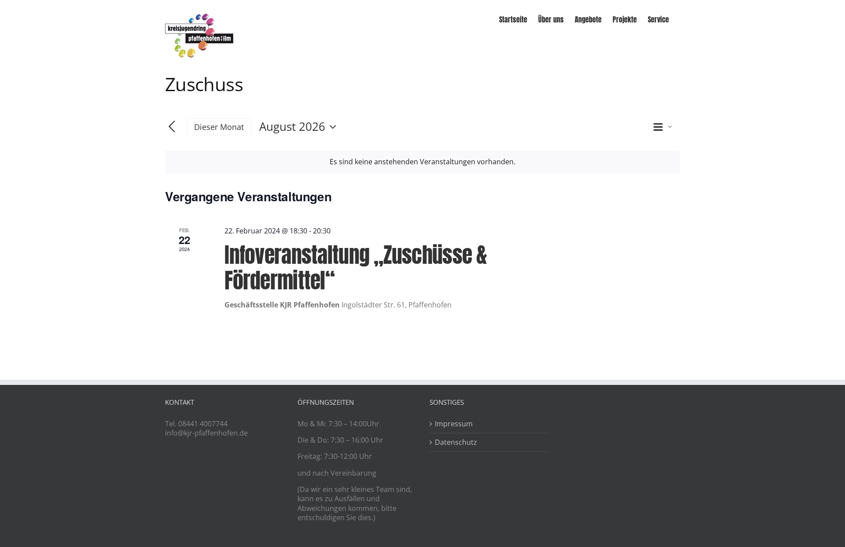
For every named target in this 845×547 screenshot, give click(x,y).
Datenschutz (456, 442)
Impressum (454, 424)
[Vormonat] (172, 127)
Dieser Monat (219, 127)
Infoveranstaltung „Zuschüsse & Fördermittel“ (355, 267)
